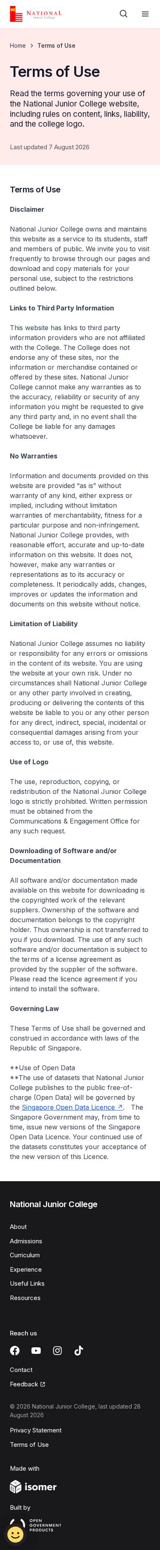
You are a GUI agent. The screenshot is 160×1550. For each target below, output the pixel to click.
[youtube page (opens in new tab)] (36, 1351)
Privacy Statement (36, 1430)
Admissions (26, 1241)
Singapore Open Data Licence (72, 1107)
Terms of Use (29, 1444)
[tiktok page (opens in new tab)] (79, 1351)
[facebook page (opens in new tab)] (15, 1351)
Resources (25, 1298)
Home (18, 45)
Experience (26, 1269)
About (18, 1227)
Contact (21, 1370)
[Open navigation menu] (145, 14)
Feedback (28, 1384)
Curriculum (25, 1255)
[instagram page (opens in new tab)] (57, 1351)
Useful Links (27, 1283)
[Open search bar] (124, 14)
